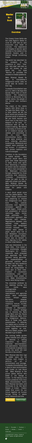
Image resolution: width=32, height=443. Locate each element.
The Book (21, 427)
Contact (20, 429)
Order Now (8, 431)
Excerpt (7, 429)
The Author (13, 427)
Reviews (13, 429)
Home (6, 427)
